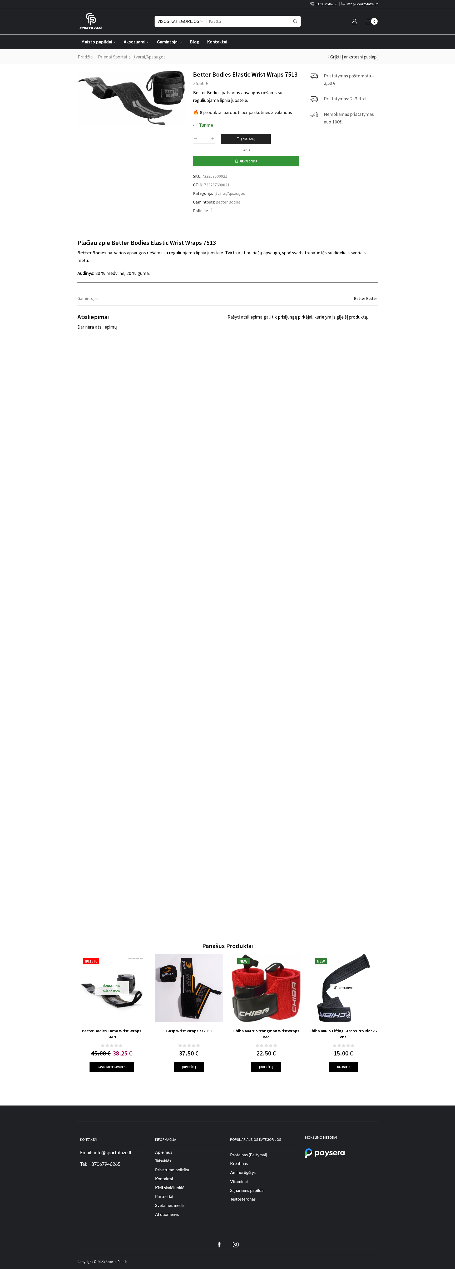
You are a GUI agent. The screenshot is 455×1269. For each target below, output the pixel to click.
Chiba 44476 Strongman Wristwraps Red (266, 1034)
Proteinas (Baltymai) (248, 1155)
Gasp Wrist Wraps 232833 (189, 1030)
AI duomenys (167, 1214)
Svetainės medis (170, 1205)
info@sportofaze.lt (112, 1153)
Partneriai (164, 1196)
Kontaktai (217, 42)
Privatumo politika (172, 1170)
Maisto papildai (96, 42)
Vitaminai (239, 1181)
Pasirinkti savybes (112, 1067)
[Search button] (295, 21)
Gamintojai (168, 42)
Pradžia (85, 57)
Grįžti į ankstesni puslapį (354, 57)
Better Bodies (228, 202)
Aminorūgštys (243, 1173)
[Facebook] (210, 210)
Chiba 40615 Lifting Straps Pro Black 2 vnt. (343, 1034)
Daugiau (343, 1067)
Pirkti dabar (248, 161)
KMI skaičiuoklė (169, 1188)
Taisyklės (163, 1161)
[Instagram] (236, 1244)
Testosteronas (243, 1199)
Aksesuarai (134, 42)
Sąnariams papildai (247, 1190)
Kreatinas (239, 1164)
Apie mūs (163, 1152)
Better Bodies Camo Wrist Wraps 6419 (111, 1034)
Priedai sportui (112, 57)
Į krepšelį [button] (189, 1067)
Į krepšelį (248, 139)
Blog (194, 42)
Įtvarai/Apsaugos (149, 57)
